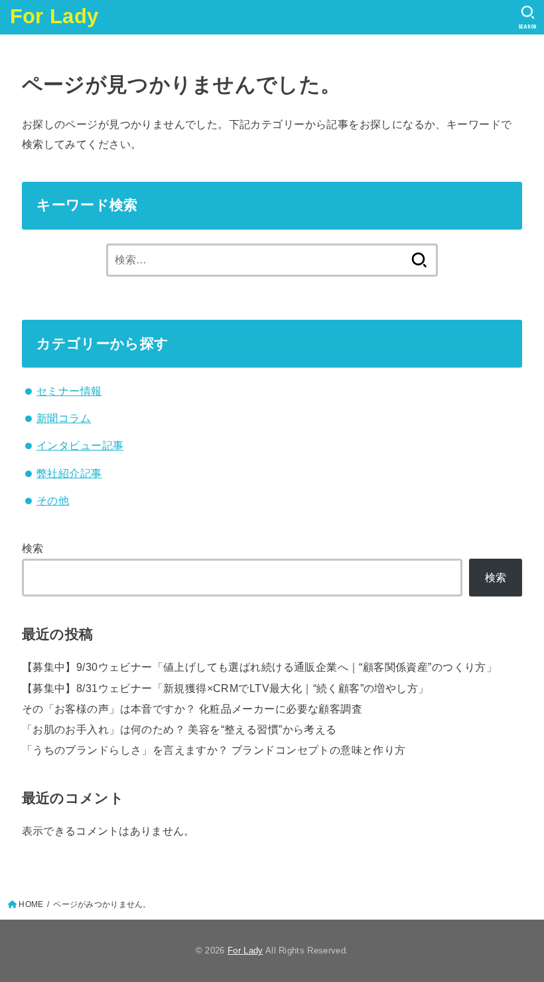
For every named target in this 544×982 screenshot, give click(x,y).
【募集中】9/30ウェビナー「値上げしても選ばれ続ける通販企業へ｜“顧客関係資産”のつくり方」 (259, 667)
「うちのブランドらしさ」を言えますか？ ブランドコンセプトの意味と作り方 (214, 750)
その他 (52, 500)
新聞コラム (63, 418)
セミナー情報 (69, 391)
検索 (33, 548)
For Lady (54, 16)
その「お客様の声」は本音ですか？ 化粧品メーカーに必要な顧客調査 (192, 709)
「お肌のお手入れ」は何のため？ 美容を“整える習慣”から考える (179, 729)
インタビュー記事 (79, 445)
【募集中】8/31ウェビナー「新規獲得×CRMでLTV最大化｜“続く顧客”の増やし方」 (225, 688)
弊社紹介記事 (69, 473)
